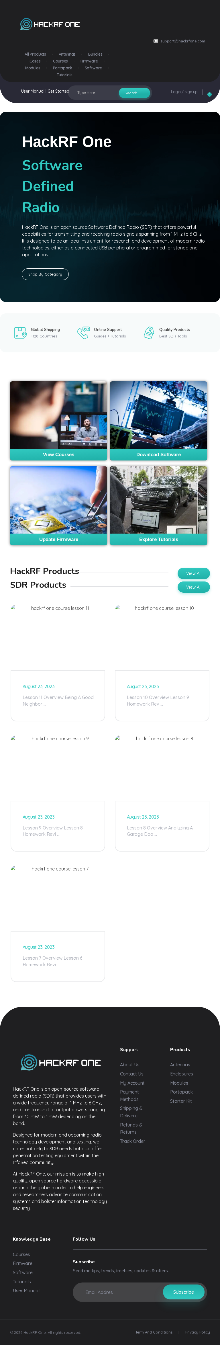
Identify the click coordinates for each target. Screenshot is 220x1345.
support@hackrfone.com (182, 41)
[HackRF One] (60, 1062)
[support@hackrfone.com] (156, 41)
